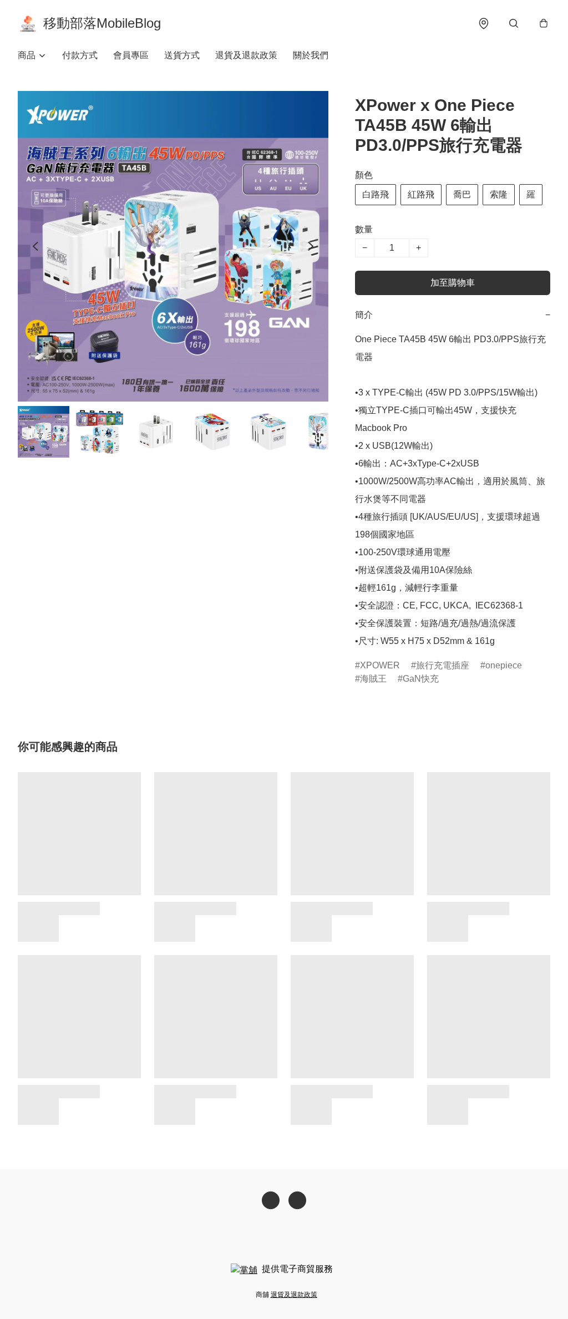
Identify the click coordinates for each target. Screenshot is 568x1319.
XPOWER (380, 665)
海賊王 (373, 678)
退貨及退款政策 (246, 55)
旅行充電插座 (442, 665)
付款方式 (80, 55)
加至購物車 (452, 282)
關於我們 (310, 55)
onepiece (503, 665)
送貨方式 (182, 55)
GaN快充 (421, 678)
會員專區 (131, 55)
